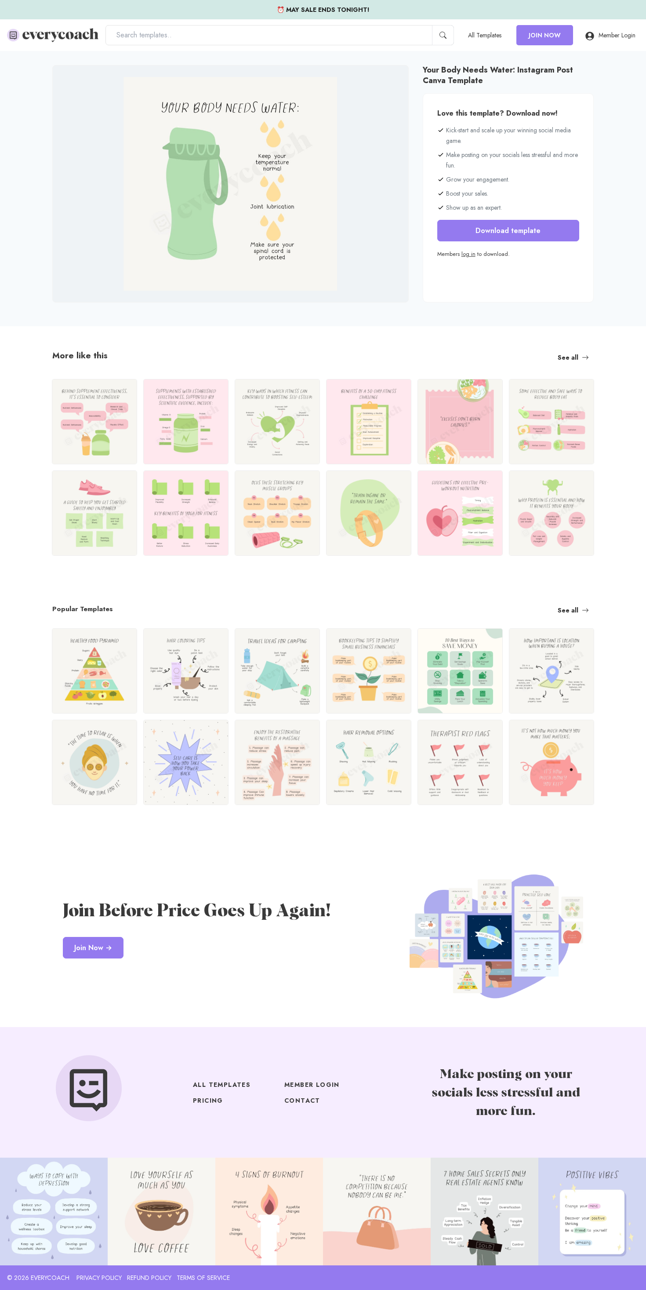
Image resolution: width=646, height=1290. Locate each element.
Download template (508, 231)
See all (568, 357)
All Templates (484, 35)
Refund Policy (149, 1277)
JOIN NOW (545, 35)
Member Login (617, 35)
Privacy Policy (99, 1277)
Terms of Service (203, 1277)
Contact (302, 1100)
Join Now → (93, 948)
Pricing (208, 1100)
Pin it (76, 79)
